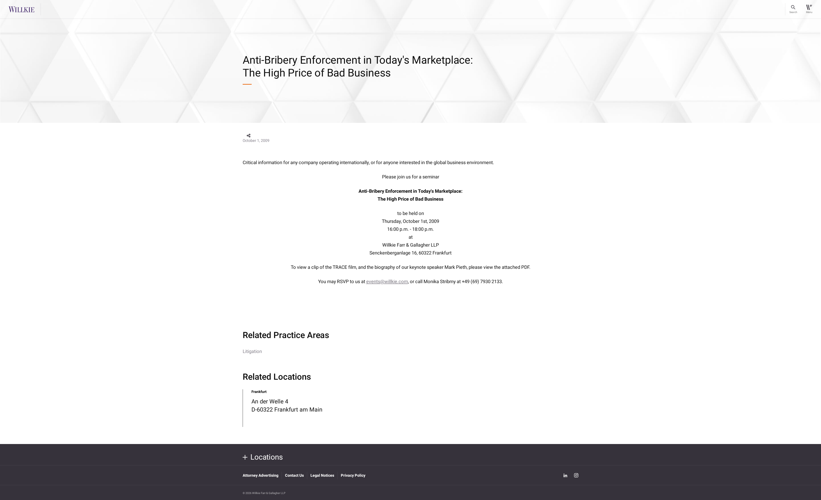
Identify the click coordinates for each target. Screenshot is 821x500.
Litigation (252, 351)
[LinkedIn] (565, 475)
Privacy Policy (353, 475)
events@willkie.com (387, 281)
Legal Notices (322, 475)
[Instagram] (576, 475)
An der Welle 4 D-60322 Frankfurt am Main (286, 405)
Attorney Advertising (260, 475)
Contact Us (294, 475)
